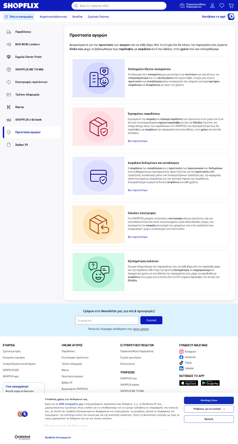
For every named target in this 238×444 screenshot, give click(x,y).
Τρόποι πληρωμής (72, 363)
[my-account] (212, 5)
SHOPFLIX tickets (129, 384)
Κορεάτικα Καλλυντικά (53, 16)
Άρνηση (209, 419)
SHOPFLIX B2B (11, 370)
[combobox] (119, 6)
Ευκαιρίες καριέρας (14, 357)
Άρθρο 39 (67, 382)
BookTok (77, 16)
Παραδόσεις (68, 351)
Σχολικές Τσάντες (98, 16)
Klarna (65, 370)
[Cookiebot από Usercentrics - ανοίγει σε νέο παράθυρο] (22, 437)
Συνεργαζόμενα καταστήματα (19, 363)
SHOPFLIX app (10, 376)
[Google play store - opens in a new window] (210, 383)
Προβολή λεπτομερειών (58, 437)
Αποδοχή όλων (209, 400)
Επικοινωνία (127, 363)
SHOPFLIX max (128, 378)
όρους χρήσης (141, 329)
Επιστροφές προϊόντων (75, 357)
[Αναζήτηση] (76, 6)
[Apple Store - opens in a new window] (189, 383)
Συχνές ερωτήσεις (130, 357)
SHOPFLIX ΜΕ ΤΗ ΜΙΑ (132, 391)
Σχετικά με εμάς (12, 351)
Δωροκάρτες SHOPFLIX (75, 389)
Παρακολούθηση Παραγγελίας (137, 351)
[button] (232, 5)
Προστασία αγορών (72, 376)
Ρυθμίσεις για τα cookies (207, 409)
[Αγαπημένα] (221, 5)
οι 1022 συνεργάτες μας (69, 404)
